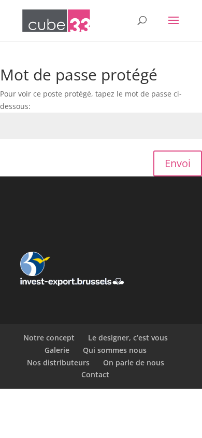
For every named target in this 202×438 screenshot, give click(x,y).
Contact (95, 374)
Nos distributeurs (58, 362)
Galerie (57, 350)
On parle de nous (133, 362)
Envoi (178, 163)
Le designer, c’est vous (128, 338)
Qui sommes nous (115, 350)
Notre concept (49, 338)
